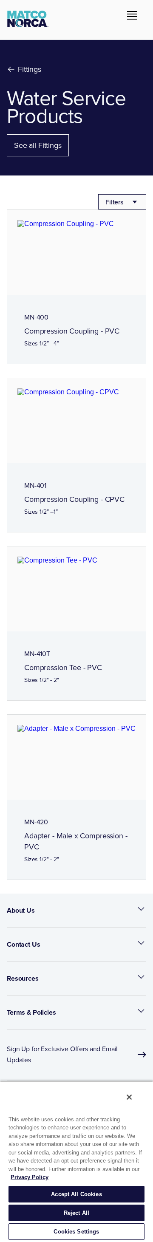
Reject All (76, 1213)
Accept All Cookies (76, 1194)
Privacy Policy (29, 1177)
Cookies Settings (76, 1231)
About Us (21, 910)
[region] (76, 1161)
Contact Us (23, 944)
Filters (114, 202)
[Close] (129, 1097)
